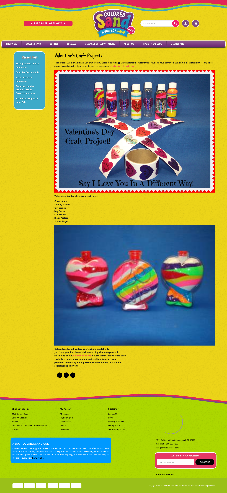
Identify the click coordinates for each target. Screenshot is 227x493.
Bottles (54, 44)
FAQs (110, 418)
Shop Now (11, 44)
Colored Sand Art (82, 355)
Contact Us (113, 414)
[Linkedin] (66, 375)
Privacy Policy (114, 425)
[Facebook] (59, 375)
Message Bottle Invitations (100, 44)
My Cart (63, 425)
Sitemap (211, 485)
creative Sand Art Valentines (122, 66)
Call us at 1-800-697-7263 (167, 444)
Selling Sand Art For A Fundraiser (27, 65)
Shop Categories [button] (21, 408)
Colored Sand (33, 44)
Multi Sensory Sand (20, 414)
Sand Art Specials (19, 418)
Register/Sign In (66, 418)
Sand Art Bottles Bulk (27, 72)
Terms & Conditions (116, 429)
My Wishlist (65, 429)
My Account (65, 414)
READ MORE (38, 457)
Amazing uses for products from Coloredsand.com (25, 90)
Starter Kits (177, 44)
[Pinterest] (72, 375)
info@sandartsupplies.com (167, 447)
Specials (71, 44)
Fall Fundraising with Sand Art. (27, 100)
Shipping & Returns (116, 421)
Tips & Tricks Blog (152, 44)
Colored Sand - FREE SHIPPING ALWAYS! (29, 425)
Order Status (65, 421)
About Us (129, 44)
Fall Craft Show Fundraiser (24, 79)
